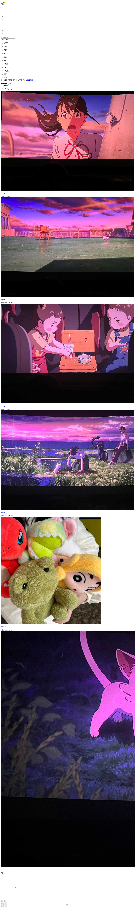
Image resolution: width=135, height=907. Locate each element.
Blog (5, 12)
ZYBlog (8, 899)
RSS (5, 32)
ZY (13, 889)
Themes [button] (7, 39)
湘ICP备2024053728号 (28, 902)
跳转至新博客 (29, 80)
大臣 (2, 869)
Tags (5, 29)
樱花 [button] (3, 39)
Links (5, 20)
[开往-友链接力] (19, 887)
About (5, 18)
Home (5, 9)
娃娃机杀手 (3, 626)
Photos (5, 15)
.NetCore (25, 899)
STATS (5, 26)
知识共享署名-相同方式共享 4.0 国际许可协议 (20, 895)
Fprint (5, 23)
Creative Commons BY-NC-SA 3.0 (32, 892)
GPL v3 (78, 893)
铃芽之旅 (3, 193)
